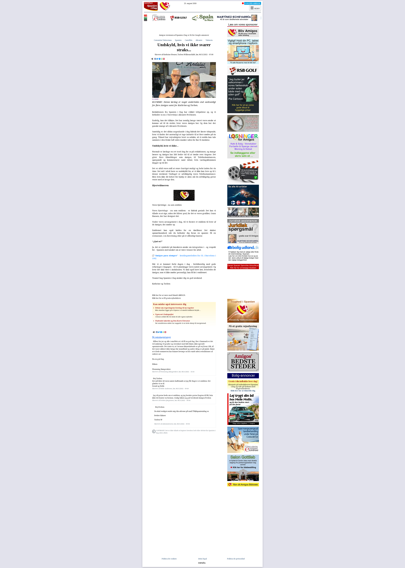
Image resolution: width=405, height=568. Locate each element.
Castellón (188, 40)
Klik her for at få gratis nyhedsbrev (166, 298)
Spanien (178, 40)
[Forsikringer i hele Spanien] (202, 18)
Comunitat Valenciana (163, 40)
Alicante (199, 40)
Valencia (209, 40)
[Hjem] (151, 6)
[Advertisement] (184, 28)
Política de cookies (169, 559)
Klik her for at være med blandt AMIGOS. (169, 295)
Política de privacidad (236, 559)
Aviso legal (202, 559)
